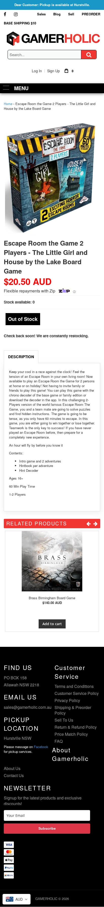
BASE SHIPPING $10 (20, 23)
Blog (57, 14)
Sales (41, 14)
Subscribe (47, 828)
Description (21, 356)
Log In (37, 70)
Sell (71, 14)
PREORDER (91, 14)
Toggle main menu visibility (6, 87)
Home (8, 103)
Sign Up (53, 70)
